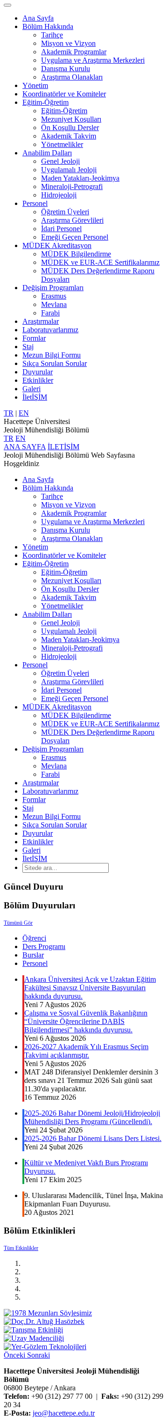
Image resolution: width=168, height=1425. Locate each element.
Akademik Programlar (73, 52)
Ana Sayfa (38, 18)
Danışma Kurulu (65, 69)
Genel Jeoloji (60, 161)
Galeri (31, 389)
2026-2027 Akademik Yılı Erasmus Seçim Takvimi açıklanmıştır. (86, 1051)
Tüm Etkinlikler (21, 1248)
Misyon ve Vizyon (68, 43)
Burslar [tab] (33, 955)
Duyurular (37, 372)
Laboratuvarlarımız (50, 330)
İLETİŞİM (63, 447)
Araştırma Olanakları (72, 77)
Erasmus (53, 296)
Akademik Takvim (68, 136)
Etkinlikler (37, 380)
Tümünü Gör (18, 923)
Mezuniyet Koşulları (71, 119)
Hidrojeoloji (59, 195)
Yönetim (35, 85)
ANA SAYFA (25, 447)
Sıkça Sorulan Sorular (54, 363)
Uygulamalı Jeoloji (69, 170)
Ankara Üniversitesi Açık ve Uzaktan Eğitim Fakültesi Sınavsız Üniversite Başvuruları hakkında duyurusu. (90, 987)
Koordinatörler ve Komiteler (64, 94)
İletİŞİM (34, 397)
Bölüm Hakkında (47, 26)
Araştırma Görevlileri (72, 220)
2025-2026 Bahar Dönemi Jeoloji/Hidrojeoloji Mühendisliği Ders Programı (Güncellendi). (92, 1117)
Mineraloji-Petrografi (72, 186)
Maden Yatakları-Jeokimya (80, 178)
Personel (35, 203)
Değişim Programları (53, 288)
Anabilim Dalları (47, 153)
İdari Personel (61, 229)
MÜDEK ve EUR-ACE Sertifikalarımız (100, 262)
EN (24, 413)
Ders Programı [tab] (43, 946)
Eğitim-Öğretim (45, 102)
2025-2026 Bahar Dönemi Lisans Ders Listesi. (92, 1138)
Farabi (50, 313)
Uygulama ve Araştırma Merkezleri (93, 60)
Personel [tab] (35, 963)
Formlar (34, 338)
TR (9, 413)
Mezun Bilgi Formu (51, 355)
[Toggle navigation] (7, 5)
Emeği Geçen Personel (74, 237)
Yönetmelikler (62, 144)
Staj (28, 347)
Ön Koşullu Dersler (70, 128)
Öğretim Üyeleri (65, 212)
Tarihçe (52, 35)
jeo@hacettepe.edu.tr (64, 1413)
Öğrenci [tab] (34, 938)
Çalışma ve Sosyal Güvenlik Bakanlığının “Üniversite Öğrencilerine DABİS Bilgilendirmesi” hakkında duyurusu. (85, 1021)
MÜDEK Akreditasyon (56, 245)
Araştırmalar (40, 321)
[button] (15, 1355)
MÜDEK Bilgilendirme (76, 254)
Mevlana (54, 304)
